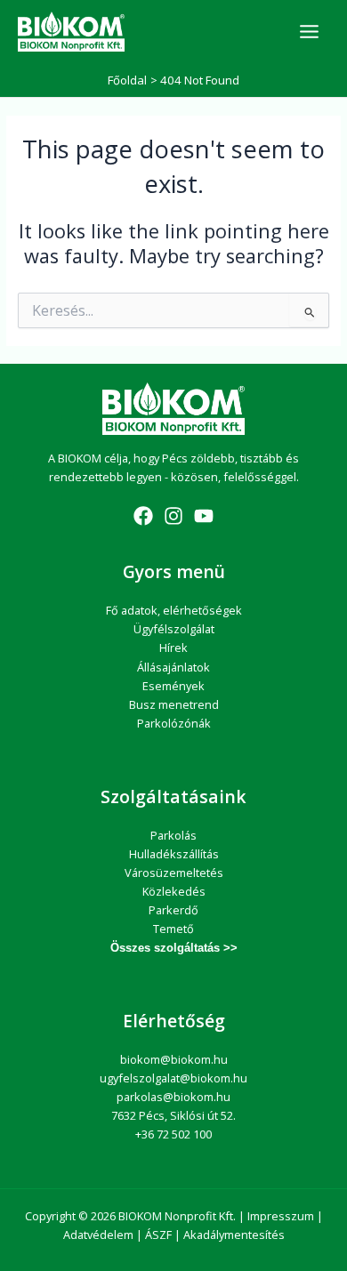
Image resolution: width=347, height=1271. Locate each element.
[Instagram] (173, 516)
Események (173, 686)
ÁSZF (158, 1235)
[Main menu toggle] (309, 32)
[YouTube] (204, 516)
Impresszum (280, 1216)
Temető (173, 929)
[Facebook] (143, 516)
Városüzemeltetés (174, 873)
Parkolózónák (174, 723)
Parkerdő (173, 910)
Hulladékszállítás (174, 854)
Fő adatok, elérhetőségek (174, 610)
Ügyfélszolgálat (173, 629)
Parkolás (173, 835)
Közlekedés (174, 891)
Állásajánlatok (173, 667)
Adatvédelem (98, 1235)
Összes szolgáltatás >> (174, 947)
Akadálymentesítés (234, 1235)
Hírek (173, 648)
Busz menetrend (174, 704)
